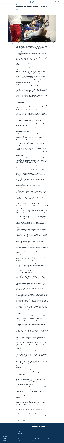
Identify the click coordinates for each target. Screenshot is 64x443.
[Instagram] (58, 1)
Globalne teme (5, 440)
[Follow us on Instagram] (39, 426)
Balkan (19, 438)
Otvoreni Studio (5, 426)
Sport (48, 440)
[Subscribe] (44, 426)
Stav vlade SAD (20, 433)
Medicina (34, 440)
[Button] (46, 13)
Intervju (19, 440)
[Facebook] (61, 1)
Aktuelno (18, 4)
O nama (19, 426)
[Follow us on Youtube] (37, 426)
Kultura (48, 438)
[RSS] (42, 426)
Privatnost (19, 429)
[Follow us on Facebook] (33, 426)
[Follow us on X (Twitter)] (35, 426)
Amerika (4, 438)
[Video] (55, 1)
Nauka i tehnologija (35, 438)
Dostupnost (19, 431)
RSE (17, 9)
